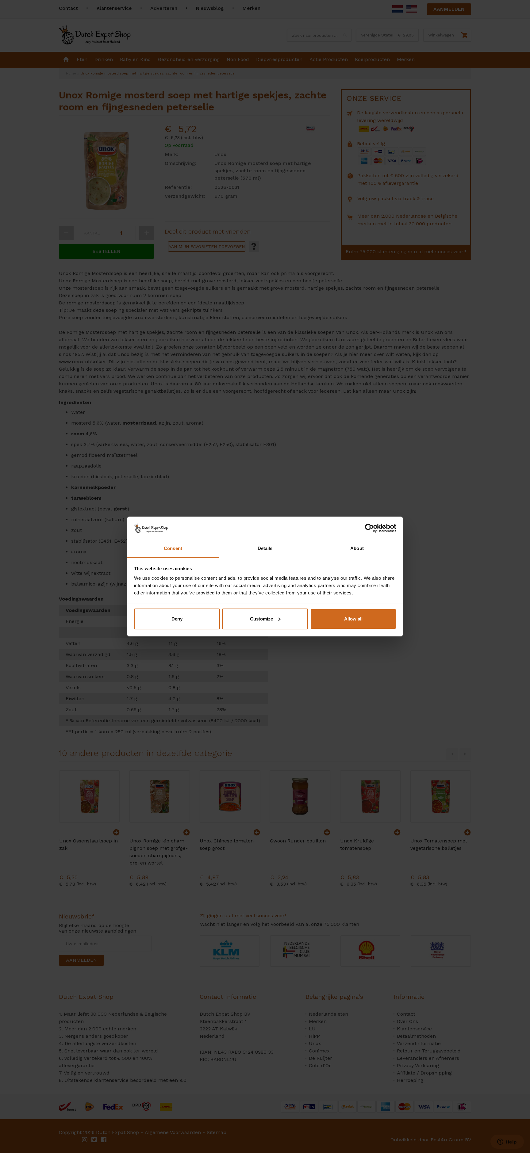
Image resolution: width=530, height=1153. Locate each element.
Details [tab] (265, 548)
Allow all (353, 618)
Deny (176, 618)
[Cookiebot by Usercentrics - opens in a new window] (369, 528)
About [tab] (357, 548)
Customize (261, 618)
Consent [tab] (173, 548)
